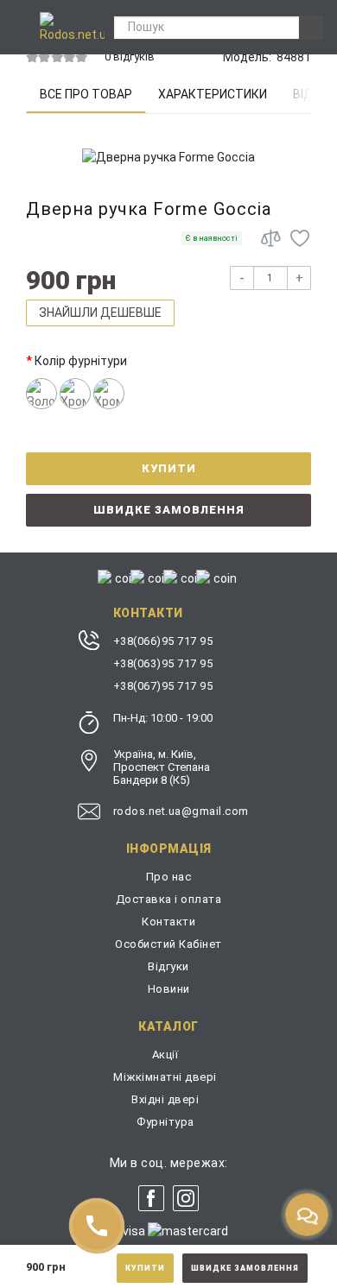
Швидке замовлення (245, 1268)
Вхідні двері (165, 1099)
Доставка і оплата (169, 899)
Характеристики (212, 94)
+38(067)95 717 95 (163, 685)
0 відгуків (130, 56)
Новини (169, 988)
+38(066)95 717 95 (163, 641)
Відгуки (168, 966)
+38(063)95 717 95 (163, 663)
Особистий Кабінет (168, 944)
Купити (145, 1268)
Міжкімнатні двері (165, 1076)
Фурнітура (165, 1121)
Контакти (168, 921)
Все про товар (86, 94)
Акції (165, 1054)
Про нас (169, 876)
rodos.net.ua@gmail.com (181, 811)
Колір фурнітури (81, 361)
